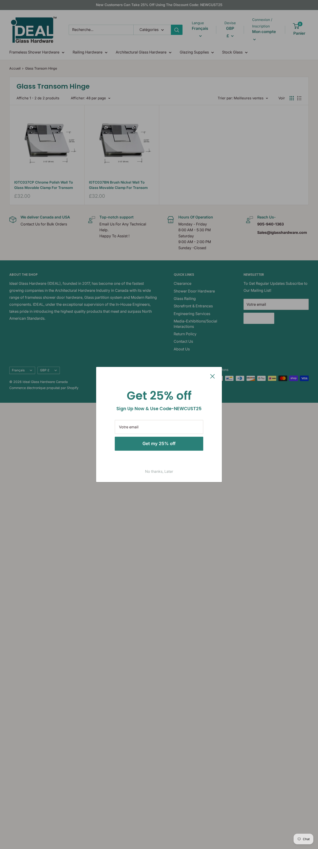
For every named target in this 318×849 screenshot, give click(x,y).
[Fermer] (212, 375)
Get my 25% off (159, 443)
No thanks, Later (159, 471)
